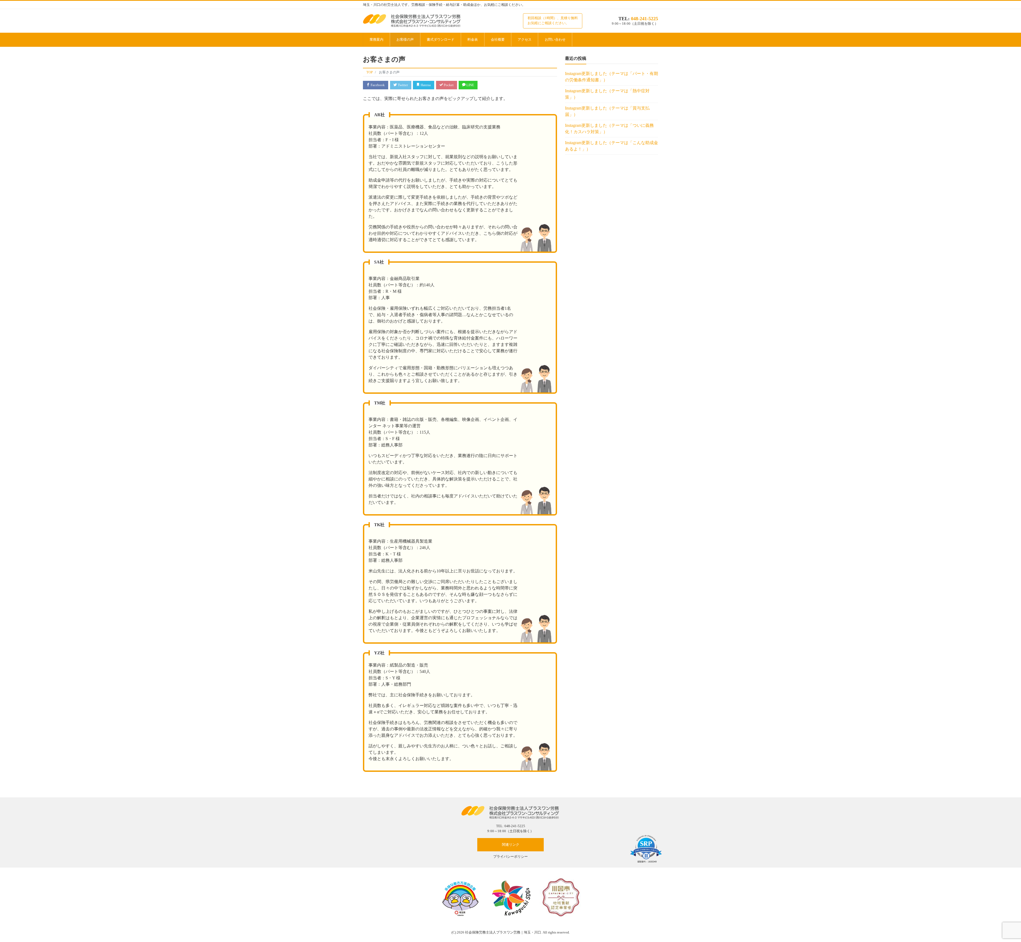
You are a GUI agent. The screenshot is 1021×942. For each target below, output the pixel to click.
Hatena (425, 85)
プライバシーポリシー (510, 857)
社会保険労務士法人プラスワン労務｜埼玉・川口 (503, 932)
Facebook (377, 85)
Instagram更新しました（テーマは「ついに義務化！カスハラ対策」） (609, 128)
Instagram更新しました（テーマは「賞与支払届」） (607, 111)
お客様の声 (405, 39)
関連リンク (510, 845)
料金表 (472, 39)
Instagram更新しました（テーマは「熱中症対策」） (607, 94)
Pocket (448, 85)
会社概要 (498, 39)
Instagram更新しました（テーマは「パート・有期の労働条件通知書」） (611, 76)
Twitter (402, 85)
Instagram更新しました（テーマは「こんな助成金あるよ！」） (611, 145)
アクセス (525, 39)
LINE (470, 85)
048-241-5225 (644, 18)
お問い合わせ (555, 39)
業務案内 (376, 39)
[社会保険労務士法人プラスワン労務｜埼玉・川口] (412, 20)
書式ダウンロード (440, 39)
